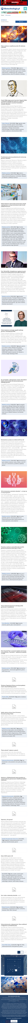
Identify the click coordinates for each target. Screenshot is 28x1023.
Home (2, 15)
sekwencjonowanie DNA (8, 519)
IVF (20, 944)
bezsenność (5, 761)
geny (20, 346)
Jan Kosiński (20, 412)
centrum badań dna (18, 730)
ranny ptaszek (11, 761)
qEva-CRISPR (19, 239)
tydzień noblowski (6, 130)
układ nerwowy (20, 237)
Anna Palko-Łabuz (6, 944)
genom (8, 71)
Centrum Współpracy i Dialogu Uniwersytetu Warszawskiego (12, 128)
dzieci (3, 875)
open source (18, 71)
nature (3, 407)
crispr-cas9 (12, 239)
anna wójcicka (14, 520)
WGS (20, 733)
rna (3, 347)
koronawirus (11, 463)
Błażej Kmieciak (6, 907)
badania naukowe (19, 129)
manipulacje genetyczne (7, 802)
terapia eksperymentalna (19, 233)
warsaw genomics (6, 520)
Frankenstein (9, 878)
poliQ (17, 234)
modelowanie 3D (13, 72)
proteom (4, 413)
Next (22, 955)
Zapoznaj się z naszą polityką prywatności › (14, 1018)
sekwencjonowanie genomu (8, 176)
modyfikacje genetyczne (18, 797)
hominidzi (12, 129)
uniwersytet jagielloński (15, 669)
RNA (11, 910)
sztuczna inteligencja (7, 410)
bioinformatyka (10, 841)
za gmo (14, 873)
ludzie (10, 797)
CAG (3, 237)
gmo (12, 873)
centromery (18, 176)
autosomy (22, 908)
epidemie (21, 463)
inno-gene (4, 731)
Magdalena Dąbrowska (11, 230)
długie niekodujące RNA (12, 353)
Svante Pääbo (19, 124)
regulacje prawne (17, 301)
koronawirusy (22, 460)
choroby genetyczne (15, 228)
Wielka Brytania (18, 799)
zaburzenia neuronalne (10, 237)
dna (20, 516)
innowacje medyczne (18, 240)
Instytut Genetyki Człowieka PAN (14, 576)
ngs (16, 302)
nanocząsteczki (17, 624)
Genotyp (14, 910)
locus (24, 761)
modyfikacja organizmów (8, 799)
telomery (23, 174)
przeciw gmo (20, 873)
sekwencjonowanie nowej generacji (10, 946)
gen (22, 761)
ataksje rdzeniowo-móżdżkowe (16, 236)
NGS (14, 736)
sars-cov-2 (4, 463)
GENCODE (4, 352)
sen (23, 760)
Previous (5, 955)
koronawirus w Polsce (18, 575)
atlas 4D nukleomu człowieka (18, 74)
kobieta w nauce (9, 233)
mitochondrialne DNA (16, 130)
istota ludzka (10, 800)
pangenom (7, 840)
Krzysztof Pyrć (5, 669)
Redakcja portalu (6, 68)
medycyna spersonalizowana (15, 734)
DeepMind (21, 406)
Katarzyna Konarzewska (8, 760)
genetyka (8, 174)
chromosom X (12, 908)
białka (17, 407)
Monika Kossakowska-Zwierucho (10, 838)
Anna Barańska (5, 623)
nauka (15, 462)
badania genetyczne (13, 299)
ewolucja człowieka (6, 124)
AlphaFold (22, 409)
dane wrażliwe (21, 302)
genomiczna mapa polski (8, 730)
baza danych (10, 304)
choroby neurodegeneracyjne (13, 243)
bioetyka (4, 304)
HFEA (18, 805)
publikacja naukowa (13, 177)
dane (24, 410)
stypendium (20, 230)
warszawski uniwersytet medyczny (10, 126)
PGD (23, 944)
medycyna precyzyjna (7, 736)
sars (9, 671)
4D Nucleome (9, 69)
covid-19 (23, 462)
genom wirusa (5, 579)
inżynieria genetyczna (7, 240)
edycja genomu (5, 239)
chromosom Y (5, 908)
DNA (8, 910)
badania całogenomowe (12, 733)
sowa (16, 761)
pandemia (16, 463)
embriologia (16, 800)
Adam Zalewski (5, 123)
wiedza (18, 462)
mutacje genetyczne (7, 234)
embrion (4, 800)
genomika (12, 71)
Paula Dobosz (17, 174)
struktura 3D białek (6, 409)
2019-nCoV (5, 671)
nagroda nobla (21, 123)
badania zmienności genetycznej (15, 578)
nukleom (4, 71)
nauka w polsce (5, 231)
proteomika (22, 407)
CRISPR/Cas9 (5, 797)
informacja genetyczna (16, 517)
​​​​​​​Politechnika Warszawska (19, 69)
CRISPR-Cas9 (16, 878)
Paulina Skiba (5, 696)
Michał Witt (5, 299)
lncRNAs (20, 350)
